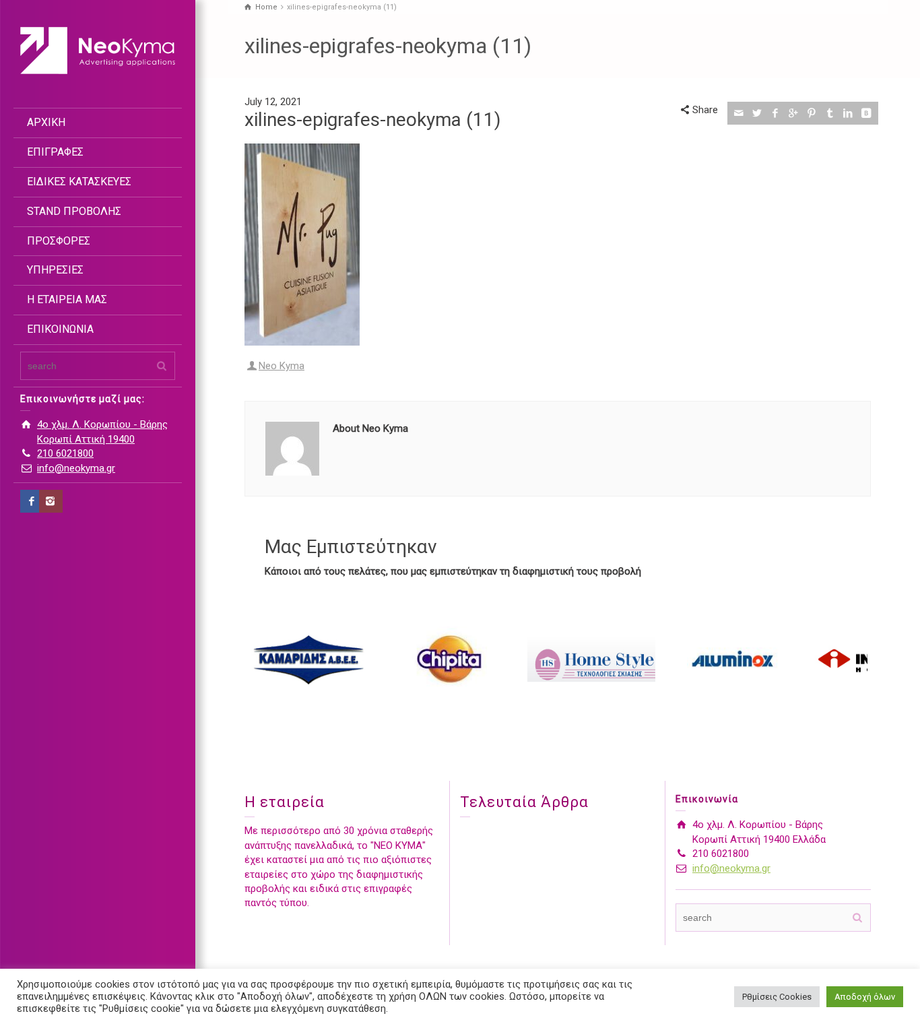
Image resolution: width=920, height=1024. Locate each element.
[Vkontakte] (866, 113)
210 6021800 (65, 453)
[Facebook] (32, 501)
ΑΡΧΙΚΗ (46, 122)
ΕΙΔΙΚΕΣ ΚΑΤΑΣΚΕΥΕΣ (79, 181)
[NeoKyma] (97, 50)
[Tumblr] (830, 113)
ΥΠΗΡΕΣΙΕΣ (55, 269)
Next (853, 659)
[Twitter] (757, 113)
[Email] (739, 113)
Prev (262, 659)
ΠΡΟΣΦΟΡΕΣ (58, 240)
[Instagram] (51, 501)
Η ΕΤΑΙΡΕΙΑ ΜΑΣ (67, 299)
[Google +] (794, 113)
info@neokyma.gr (76, 468)
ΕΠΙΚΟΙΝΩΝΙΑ (60, 329)
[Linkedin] (848, 113)
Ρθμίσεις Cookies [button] (777, 997)
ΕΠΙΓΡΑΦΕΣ (55, 152)
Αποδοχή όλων (864, 997)
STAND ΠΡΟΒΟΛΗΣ (74, 211)
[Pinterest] (812, 113)
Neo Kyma (281, 366)
